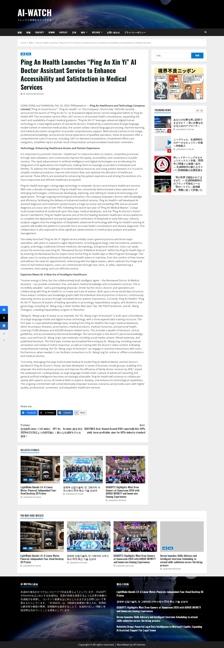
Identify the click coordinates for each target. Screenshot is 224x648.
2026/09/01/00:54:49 (172, 569)
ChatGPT (39, 32)
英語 (28, 54)
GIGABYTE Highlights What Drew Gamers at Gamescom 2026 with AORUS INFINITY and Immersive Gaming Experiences (125, 469)
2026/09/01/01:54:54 (32, 497)
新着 (23, 54)
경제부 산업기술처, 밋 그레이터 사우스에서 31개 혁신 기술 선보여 (83, 469)
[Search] (205, 32)
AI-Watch (35, 12)
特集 (28, 32)
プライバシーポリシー (135, 32)
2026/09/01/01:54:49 (75, 494)
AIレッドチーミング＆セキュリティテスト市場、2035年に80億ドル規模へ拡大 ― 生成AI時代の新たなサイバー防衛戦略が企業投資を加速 (162, 164)
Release (96, 32)
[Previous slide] (197, 110)
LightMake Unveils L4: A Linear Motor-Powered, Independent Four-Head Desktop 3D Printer (40, 469)
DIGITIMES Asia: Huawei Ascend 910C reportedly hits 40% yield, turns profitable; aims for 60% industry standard (114, 428)
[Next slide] (201, 110)
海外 (83, 32)
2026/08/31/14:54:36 (185, 149)
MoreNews (123, 644)
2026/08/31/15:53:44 (185, 129)
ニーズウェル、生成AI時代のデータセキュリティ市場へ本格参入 (162, 144)
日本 (74, 32)
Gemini (51, 32)
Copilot (63, 32)
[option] (179, 126)
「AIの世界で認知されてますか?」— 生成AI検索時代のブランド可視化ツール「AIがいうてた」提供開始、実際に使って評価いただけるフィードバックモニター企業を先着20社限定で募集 (162, 184)
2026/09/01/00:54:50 (117, 500)
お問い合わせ (113, 32)
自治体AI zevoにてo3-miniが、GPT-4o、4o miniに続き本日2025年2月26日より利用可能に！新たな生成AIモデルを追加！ (52, 430)
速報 (20, 32)
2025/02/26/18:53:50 (35, 94)
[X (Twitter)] (4, 318)
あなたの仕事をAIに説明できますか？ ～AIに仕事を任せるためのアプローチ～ (162, 124)
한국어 (74, 480)
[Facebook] (4, 310)
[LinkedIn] (4, 326)
